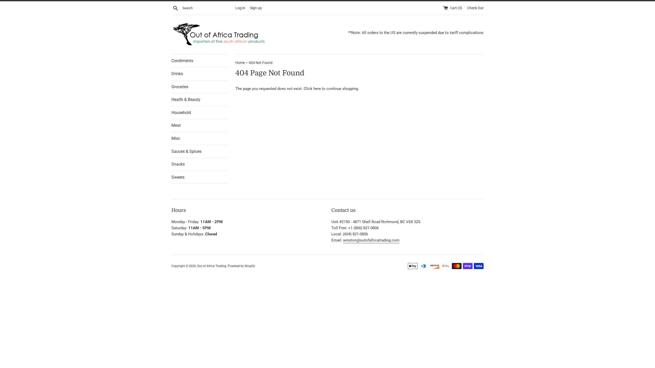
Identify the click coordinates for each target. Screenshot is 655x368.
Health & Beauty (185, 99)
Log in (240, 8)
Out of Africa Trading (211, 266)
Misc (175, 138)
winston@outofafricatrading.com (371, 240)
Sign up (256, 8)
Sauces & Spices (186, 151)
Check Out (475, 8)
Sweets (177, 177)
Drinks (177, 73)
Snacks (178, 164)
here (317, 88)
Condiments (182, 60)
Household (181, 112)
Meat (176, 125)
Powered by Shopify (241, 266)
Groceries (179, 86)
